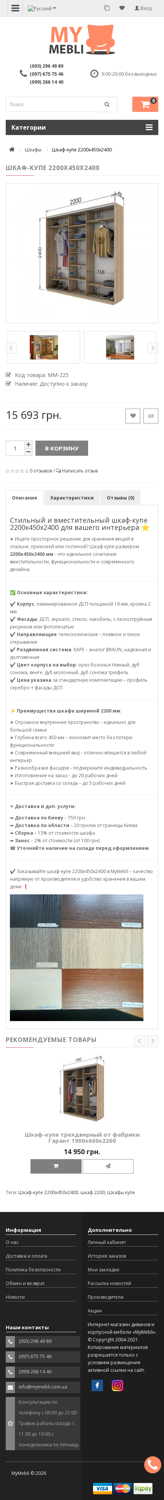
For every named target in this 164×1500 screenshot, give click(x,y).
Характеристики (72, 498)
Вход (145, 8)
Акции (95, 1311)
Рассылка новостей (109, 1283)
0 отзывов (41, 471)
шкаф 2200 (92, 1192)
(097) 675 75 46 (46, 74)
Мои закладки (103, 1269)
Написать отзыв (80, 471)
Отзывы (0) (120, 498)
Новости (15, 1297)
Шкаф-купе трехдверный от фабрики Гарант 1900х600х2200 (82, 1138)
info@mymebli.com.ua (43, 1387)
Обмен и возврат (25, 1283)
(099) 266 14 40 (46, 82)
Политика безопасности (33, 1269)
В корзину (62, 448)
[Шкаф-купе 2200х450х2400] (82, 253)
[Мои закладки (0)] (122, 8)
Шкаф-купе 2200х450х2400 (48, 1192)
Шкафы (33, 149)
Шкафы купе (121, 1192)
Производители (106, 1297)
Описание (24, 498)
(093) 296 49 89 (46, 66)
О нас (12, 1242)
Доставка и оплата (26, 1256)
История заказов (107, 1256)
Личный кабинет (107, 1242)
